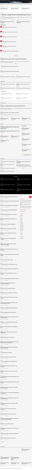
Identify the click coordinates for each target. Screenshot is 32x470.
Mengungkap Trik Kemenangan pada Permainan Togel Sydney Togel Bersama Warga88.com (9, 342)
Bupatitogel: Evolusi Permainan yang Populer (7, 288)
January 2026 (21, 223)
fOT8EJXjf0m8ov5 (7, 202)
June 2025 (21, 233)
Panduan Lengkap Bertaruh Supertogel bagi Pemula (4, 8)
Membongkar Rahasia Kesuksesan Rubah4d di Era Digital (10, 51)
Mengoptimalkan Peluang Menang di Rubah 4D (8, 228)
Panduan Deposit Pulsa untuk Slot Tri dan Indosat (8, 292)
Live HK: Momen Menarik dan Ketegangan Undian (8, 361)
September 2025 (22, 229)
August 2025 (21, 230)
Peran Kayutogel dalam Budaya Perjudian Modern (9, 41)
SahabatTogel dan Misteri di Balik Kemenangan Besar (9, 433)
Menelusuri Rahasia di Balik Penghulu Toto (7, 337)
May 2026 (21, 219)
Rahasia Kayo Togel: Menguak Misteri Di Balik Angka (26, 8)
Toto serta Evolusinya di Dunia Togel (6, 259)
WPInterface (20, 468)
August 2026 (21, 215)
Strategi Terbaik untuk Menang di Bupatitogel (7, 224)
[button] (31, 9)
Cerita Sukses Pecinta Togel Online (6, 352)
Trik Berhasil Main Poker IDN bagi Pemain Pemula (8, 264)
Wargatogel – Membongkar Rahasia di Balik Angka (8, 322)
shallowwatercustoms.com (16, 2)
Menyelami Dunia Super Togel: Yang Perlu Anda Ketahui (15, 8)
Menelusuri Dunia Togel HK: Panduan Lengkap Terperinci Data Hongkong (8, 244)
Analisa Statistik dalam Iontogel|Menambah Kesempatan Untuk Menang (7, 283)
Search (21, 195)
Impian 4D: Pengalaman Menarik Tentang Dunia (8, 312)
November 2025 (21, 226)
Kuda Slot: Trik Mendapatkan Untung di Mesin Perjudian (9, 278)
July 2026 (21, 216)
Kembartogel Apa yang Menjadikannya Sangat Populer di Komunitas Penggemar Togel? (9, 419)
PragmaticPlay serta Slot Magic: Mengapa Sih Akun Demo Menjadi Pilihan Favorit (9, 303)
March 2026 (21, 222)
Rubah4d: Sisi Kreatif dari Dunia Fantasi (7, 423)
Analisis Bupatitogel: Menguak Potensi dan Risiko (9, 46)
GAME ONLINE (2, 13)
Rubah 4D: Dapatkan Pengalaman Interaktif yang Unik (9, 268)
